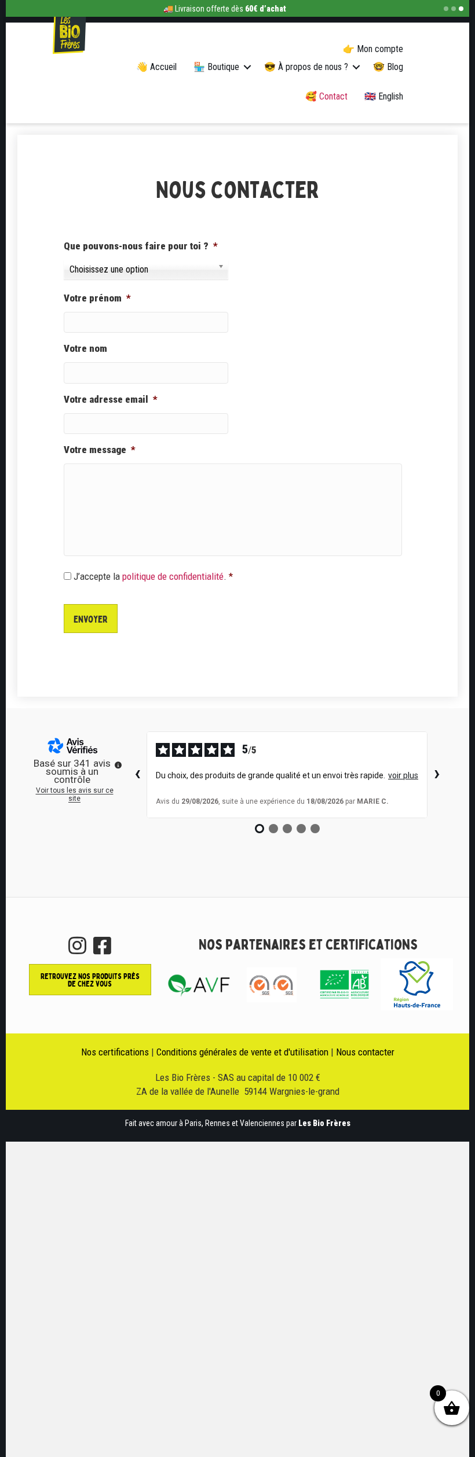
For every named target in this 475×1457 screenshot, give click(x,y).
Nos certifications (115, 1052)
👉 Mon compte (373, 48)
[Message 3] (461, 8)
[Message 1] (446, 8)
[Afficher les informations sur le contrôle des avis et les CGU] (118, 765)
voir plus (403, 775)
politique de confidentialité (173, 576)
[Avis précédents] (137, 775)
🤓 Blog (388, 66)
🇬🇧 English (383, 96)
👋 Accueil (156, 66)
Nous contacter (365, 1052)
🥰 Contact (326, 96)
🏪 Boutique (216, 66)
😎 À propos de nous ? (306, 66)
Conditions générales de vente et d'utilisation (242, 1052)
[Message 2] (453, 8)
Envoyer (91, 618)
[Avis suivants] (437, 775)
